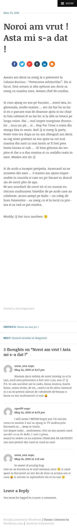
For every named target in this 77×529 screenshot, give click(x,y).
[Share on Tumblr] (37, 66)
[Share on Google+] (29, 66)
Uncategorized (25, 308)
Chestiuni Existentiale (40, 523)
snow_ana (20, 366)
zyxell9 (18, 408)
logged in (26, 497)
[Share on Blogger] (52, 66)
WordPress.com (13, 523)
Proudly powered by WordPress (22, 519)
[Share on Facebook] (14, 66)
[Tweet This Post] (22, 66)
